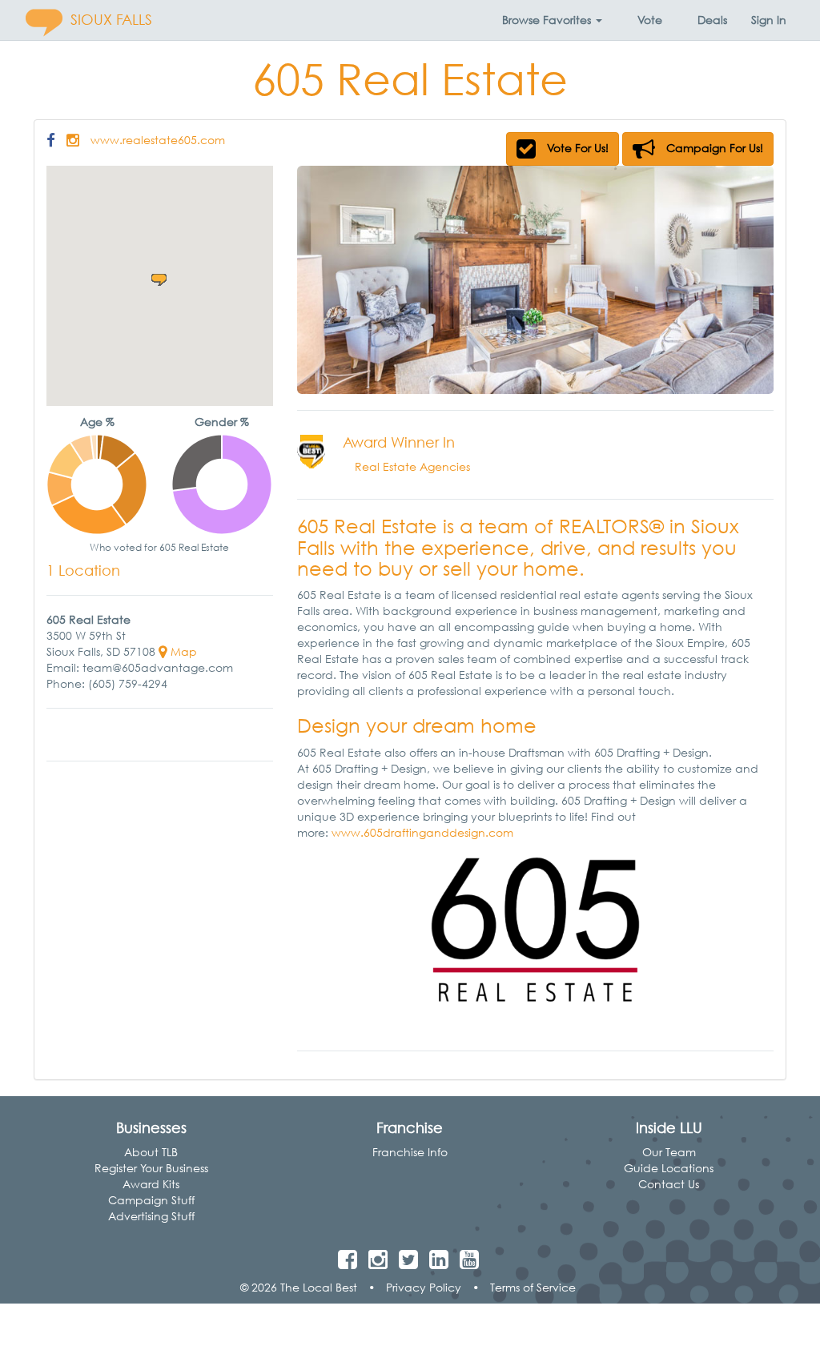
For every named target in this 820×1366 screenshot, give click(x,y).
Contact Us (668, 1184)
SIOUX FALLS (111, 19)
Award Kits (151, 1184)
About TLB (151, 1152)
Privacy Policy (423, 1287)
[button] (552, 20)
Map (182, 651)
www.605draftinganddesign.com (422, 832)
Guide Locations (668, 1168)
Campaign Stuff (151, 1200)
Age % (97, 421)
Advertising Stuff (151, 1216)
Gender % (222, 421)
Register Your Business (151, 1168)
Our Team (669, 1152)
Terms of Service (533, 1287)
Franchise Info (410, 1152)
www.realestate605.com (157, 140)
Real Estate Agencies (412, 466)
